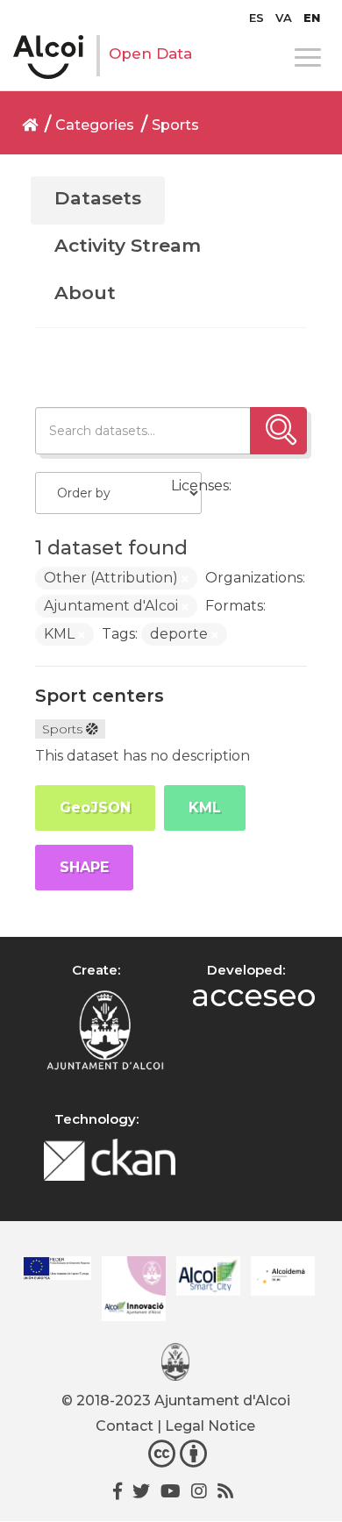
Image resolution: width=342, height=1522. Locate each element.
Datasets (97, 198)
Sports (175, 125)
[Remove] (185, 579)
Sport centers (99, 695)
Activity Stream (127, 245)
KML (205, 807)
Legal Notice (210, 1426)
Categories (94, 125)
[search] (278, 430)
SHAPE (84, 867)
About (85, 293)
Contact (124, 1426)
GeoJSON (95, 807)
